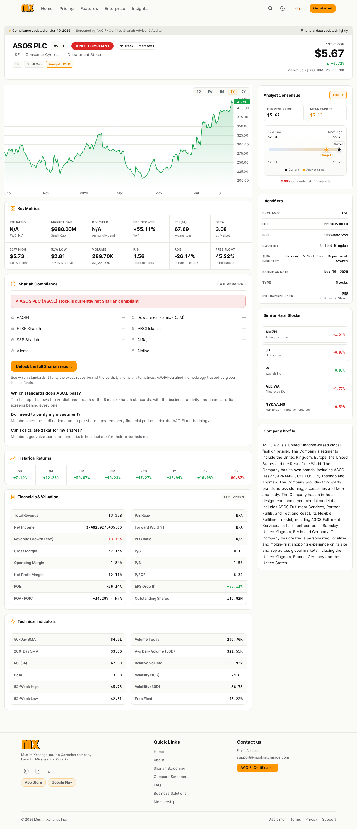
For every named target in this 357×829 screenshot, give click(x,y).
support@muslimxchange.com (263, 757)
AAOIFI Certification (257, 767)
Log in (298, 8)
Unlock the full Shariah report (44, 366)
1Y (233, 91)
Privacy (311, 819)
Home (47, 8)
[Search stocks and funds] (270, 8)
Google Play (62, 782)
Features (89, 8)
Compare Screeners (171, 776)
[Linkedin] (38, 771)
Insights (140, 8)
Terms (295, 819)
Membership (164, 801)
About (159, 760)
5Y (244, 91)
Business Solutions (170, 793)
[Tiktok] (50, 771)
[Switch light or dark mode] (283, 8)
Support (329, 819)
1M (221, 91)
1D (199, 91)
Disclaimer (277, 819)
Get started (322, 8)
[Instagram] (26, 771)
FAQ (157, 785)
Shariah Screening (169, 768)
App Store (33, 782)
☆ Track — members (137, 46)
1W (210, 91)
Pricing (66, 8)
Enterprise (115, 8)
